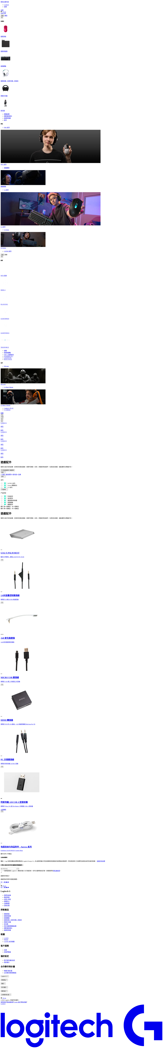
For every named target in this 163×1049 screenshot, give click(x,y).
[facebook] (5, 882)
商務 (5, 6)
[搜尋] (2, 415)
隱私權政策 (56, 870)
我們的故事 (7, 895)
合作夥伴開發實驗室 (10, 972)
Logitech (6, 5)
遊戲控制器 (7, 930)
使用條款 (3, 1002)
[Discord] (8, 882)
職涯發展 (7, 897)
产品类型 (3, 489)
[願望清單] (2, 417)
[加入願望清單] (2, 560)
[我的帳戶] (2, 419)
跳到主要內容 (5, 2)
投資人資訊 (7, 899)
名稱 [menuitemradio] (19, 474)
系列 (2, 476)
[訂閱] (18, 869)
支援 (2, 10)
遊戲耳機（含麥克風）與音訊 (13, 920)
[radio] (1, 549)
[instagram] (1, 882)
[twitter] (3, 882)
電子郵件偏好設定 (9, 960)
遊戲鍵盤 (7, 918)
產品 (2, 15)
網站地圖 (24, 1002)
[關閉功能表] (2, 17)
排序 (2, 472)
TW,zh (4, 12)
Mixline (6, 939)
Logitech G (4, 423)
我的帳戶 (7, 962)
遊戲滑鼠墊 (7, 916)
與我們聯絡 (7, 952)
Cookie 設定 (17, 1002)
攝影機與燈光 (8, 928)
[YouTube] (6, 882)
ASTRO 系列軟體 (9, 941)
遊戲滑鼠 (7, 914)
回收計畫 (7, 905)
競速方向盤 (7, 922)
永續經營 (7, 903)
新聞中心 (7, 901)
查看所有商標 (101, 861)
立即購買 (3, 809)
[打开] (2, 421)
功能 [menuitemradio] (3, 474)
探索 (2, 254)
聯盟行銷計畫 (8, 970)
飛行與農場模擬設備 (10, 926)
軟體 (2, 413)
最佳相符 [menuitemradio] (8, 474)
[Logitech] (3, 13)
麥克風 (6, 924)
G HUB (6, 938)
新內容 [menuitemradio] (14, 474)
